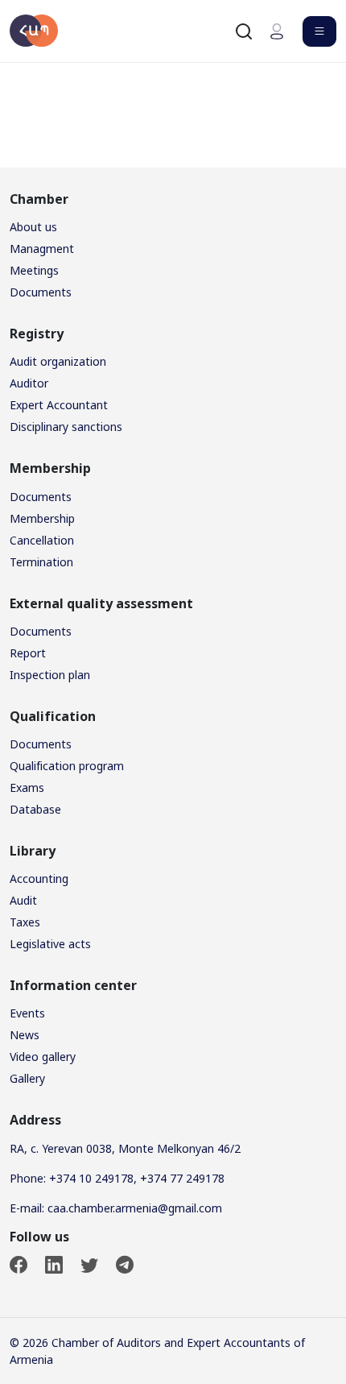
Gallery (27, 1078)
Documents (41, 292)
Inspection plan (50, 674)
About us (33, 226)
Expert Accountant (59, 404)
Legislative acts (50, 943)
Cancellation (42, 540)
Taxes (25, 922)
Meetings (34, 270)
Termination (41, 562)
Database (35, 809)
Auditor (29, 383)
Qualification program (67, 765)
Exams (27, 787)
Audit (23, 900)
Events (27, 1013)
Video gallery (43, 1056)
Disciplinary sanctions (66, 426)
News (24, 1034)
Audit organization (58, 361)
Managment (42, 248)
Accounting (39, 878)
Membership (42, 518)
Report (28, 653)
